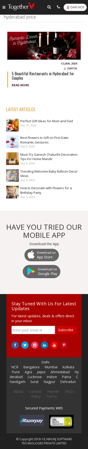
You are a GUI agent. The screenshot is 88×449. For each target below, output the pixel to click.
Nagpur (49, 381)
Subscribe (65, 330)
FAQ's (69, 391)
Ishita (72, 68)
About (18, 391)
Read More (20, 85)
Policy (36, 396)
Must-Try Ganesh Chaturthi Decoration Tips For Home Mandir (48, 156)
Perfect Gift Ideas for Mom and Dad (46, 121)
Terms (51, 396)
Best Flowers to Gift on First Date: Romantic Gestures (44, 139)
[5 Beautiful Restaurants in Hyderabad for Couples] (44, 45)
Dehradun (68, 381)
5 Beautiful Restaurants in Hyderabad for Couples (43, 76)
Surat (34, 381)
